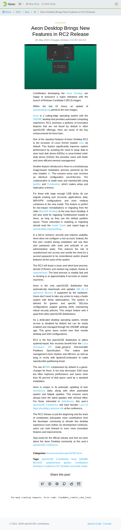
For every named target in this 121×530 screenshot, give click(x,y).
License (107, 523)
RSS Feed (49, 4)
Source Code (94, 523)
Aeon (36, 115)
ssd (72, 466)
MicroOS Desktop (48, 211)
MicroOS (39, 462)
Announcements (55, 453)
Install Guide (59, 225)
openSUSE (70, 453)
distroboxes (39, 390)
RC (59, 466)
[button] (21, 4)
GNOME (37, 119)
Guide (77, 466)
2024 (18, 12)
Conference (50, 466)
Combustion (53, 184)
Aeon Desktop (74, 93)
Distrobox (38, 466)
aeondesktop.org (42, 110)
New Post (33, 4)
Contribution (63, 459)
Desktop (65, 466)
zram (81, 143)
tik (49, 173)
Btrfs (47, 367)
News (8, 12)
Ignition (37, 184)
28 (34, 12)
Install (84, 466)
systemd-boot (40, 272)
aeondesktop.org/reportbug (47, 229)
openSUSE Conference (45, 405)
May (27, 12)
